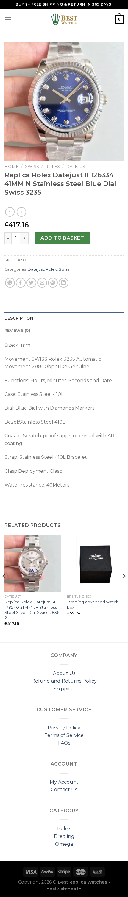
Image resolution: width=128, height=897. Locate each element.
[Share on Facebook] (21, 283)
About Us (64, 673)
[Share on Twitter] (31, 283)
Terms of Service (64, 735)
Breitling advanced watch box (93, 604)
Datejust (76, 166)
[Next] (124, 588)
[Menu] (8, 19)
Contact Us (64, 789)
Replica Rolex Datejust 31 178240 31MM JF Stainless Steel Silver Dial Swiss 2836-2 (32, 609)
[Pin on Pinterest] (53, 283)
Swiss (32, 166)
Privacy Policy (64, 728)
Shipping (64, 689)
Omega (64, 844)
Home (11, 166)
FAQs (64, 743)
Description (18, 318)
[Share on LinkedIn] (63, 283)
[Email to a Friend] (42, 283)
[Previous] (4, 588)
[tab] (64, 318)
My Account (64, 782)
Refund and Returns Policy (64, 681)
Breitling (64, 836)
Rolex (52, 166)
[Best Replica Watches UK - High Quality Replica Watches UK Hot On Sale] (64, 19)
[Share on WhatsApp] (10, 283)
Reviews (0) (17, 330)
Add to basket (62, 238)
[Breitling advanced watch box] (95, 563)
